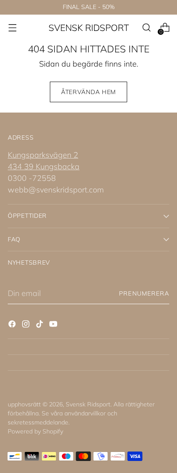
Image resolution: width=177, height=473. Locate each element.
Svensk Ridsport (88, 404)
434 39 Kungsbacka (43, 166)
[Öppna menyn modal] (12, 28)
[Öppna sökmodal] (146, 28)
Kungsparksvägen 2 (43, 155)
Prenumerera (144, 293)
